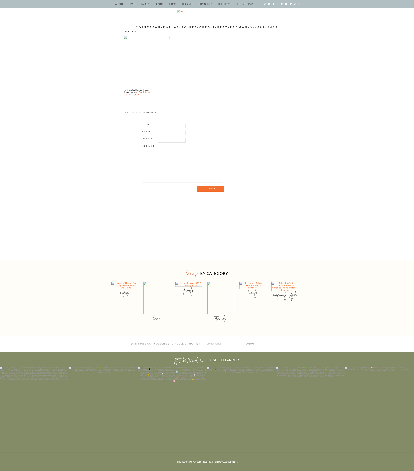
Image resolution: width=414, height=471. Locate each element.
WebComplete (230, 462)
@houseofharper (219, 359)
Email (146, 131)
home (157, 318)
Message (148, 146)
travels (220, 318)
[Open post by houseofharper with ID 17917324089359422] (241, 401)
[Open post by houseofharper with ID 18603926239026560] (34, 401)
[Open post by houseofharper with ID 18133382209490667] (172, 401)
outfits (124, 292)
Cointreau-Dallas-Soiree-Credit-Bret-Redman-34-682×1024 (207, 27)
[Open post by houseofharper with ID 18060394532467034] (103, 401)
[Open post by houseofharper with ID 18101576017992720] (310, 401)
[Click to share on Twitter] (141, 92)
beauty (253, 292)
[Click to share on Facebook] (139, 92)
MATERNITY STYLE (285, 294)
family (189, 290)
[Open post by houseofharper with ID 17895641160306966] (379, 401)
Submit (250, 343)
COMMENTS (132, 94)
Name (146, 124)
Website (148, 139)
